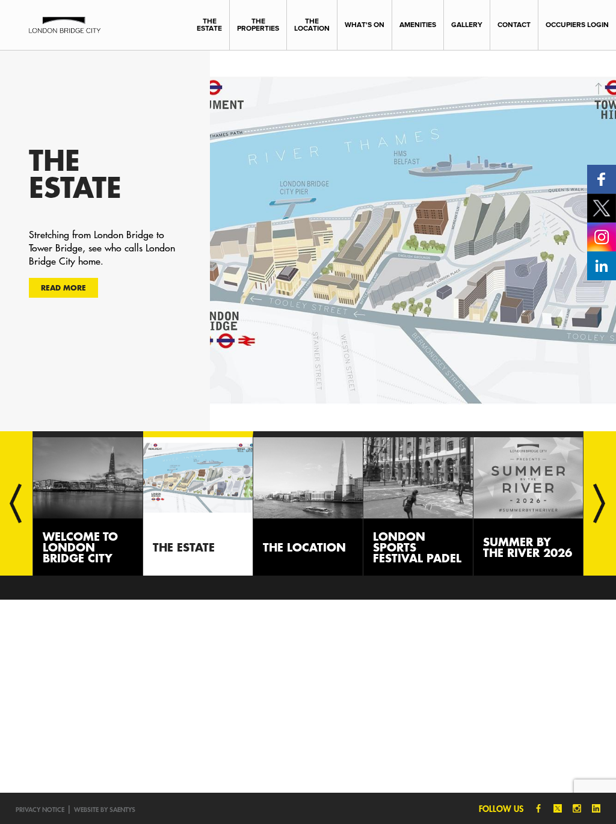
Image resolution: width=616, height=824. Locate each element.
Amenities (417, 24)
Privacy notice (40, 809)
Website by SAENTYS (104, 809)
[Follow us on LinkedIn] (601, 265)
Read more (63, 287)
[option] (308, 240)
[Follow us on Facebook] (601, 178)
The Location (312, 24)
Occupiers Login (577, 24)
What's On (364, 24)
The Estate (209, 24)
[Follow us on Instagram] (601, 236)
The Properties (258, 24)
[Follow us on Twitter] (601, 207)
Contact (514, 24)
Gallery (466, 24)
